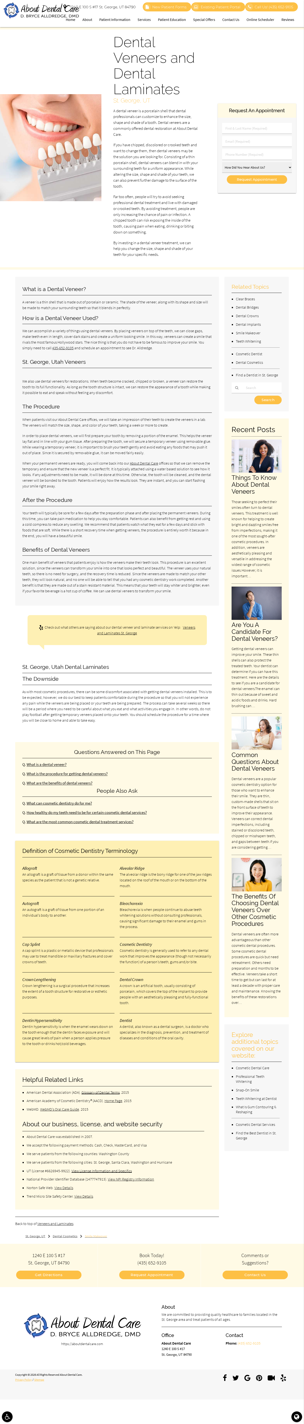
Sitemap (39, 1379)
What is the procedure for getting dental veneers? (67, 773)
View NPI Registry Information (131, 1179)
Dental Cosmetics (249, 362)
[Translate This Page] (296, 1416)
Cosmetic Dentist (249, 353)
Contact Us (230, 19)
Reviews (287, 19)
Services (144, 19)
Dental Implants (248, 324)
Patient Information (114, 19)
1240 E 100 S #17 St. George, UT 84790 (102, 7)
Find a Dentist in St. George (257, 375)
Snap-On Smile (247, 1090)
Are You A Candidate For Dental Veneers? (255, 631)
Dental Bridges (247, 307)
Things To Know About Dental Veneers (254, 484)
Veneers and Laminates (55, 1223)
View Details (63, 1187)
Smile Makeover (248, 332)
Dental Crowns (247, 315)
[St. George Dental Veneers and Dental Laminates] (50, 200)
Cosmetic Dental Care (252, 1067)
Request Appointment (152, 1275)
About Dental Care (144, 463)
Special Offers (204, 19)
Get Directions (48, 1275)
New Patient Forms (169, 7)
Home (70, 19)
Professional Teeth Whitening (250, 1079)
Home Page (113, 1100)
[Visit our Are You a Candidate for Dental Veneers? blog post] (257, 618)
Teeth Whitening (248, 341)
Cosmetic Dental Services (255, 1124)
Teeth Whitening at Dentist (256, 1098)
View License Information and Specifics (101, 1170)
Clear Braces (245, 298)
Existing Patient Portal (220, 7)
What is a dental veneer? (46, 764)
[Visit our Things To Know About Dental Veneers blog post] (257, 471)
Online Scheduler (260, 19)
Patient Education (172, 19)
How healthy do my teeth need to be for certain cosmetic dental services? (87, 812)
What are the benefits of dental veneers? (59, 783)
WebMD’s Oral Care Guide (59, 1109)
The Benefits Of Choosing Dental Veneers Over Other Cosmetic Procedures (255, 910)
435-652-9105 (63, 347)
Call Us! (274, 7)
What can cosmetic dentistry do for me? (59, 803)
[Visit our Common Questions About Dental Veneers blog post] (257, 748)
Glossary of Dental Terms (100, 1092)
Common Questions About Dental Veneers (255, 761)
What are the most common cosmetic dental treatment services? (80, 821)
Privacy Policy (23, 1379)
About (87, 19)
